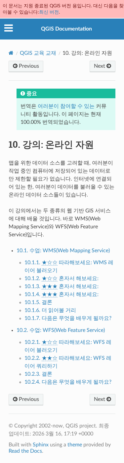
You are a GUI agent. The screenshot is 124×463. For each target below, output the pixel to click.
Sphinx (41, 444)
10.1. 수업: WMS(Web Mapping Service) (63, 250)
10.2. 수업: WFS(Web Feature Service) (61, 330)
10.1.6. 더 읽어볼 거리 (50, 310)
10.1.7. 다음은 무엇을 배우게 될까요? (67, 318)
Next (100, 66)
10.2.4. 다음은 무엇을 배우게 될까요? (67, 382)
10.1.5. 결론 (38, 302)
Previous (28, 66)
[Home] (11, 53)
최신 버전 (49, 12)
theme (74, 444)
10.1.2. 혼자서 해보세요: (61, 278)
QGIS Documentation (66, 29)
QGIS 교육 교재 (38, 53)
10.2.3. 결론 (38, 374)
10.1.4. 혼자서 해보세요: (61, 294)
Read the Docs (25, 451)
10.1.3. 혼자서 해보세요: (61, 286)
